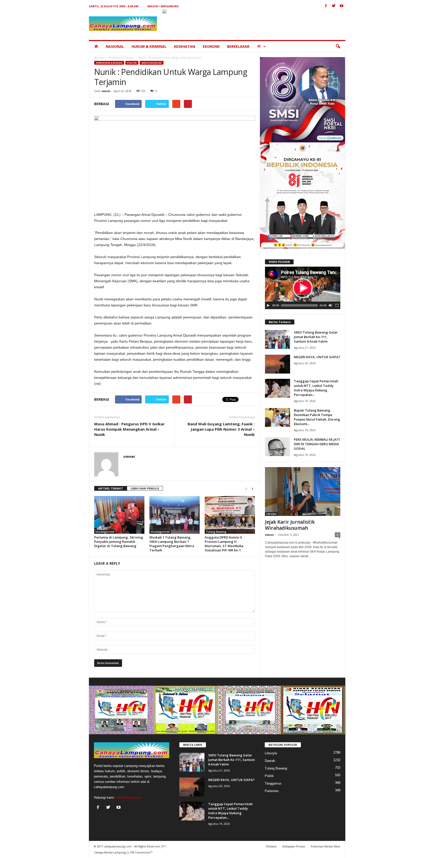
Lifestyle (271, 514)
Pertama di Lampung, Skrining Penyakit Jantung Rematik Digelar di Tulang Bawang (118, 541)
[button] (337, 46)
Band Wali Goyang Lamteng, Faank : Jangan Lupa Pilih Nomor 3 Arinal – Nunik (221, 429)
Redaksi (271, 846)
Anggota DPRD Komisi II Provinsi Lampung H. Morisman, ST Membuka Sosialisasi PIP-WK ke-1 (224, 543)
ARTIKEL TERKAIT (110, 488)
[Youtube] (342, 6)
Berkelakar (238, 46)
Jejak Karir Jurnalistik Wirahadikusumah (290, 525)
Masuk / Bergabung (163, 6)
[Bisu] (331, 305)
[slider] (299, 305)
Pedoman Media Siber (326, 846)
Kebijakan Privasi (293, 846)
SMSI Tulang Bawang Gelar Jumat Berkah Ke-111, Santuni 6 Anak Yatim (316, 337)
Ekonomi (211, 46)
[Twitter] (334, 6)
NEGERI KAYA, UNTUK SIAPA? (317, 357)
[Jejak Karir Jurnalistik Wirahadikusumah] (302, 491)
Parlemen (272, 791)
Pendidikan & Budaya (121, 57)
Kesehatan (184, 46)
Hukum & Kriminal (149, 46)
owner (106, 91)
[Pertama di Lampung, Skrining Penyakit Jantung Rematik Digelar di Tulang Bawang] (119, 515)
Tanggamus (273, 783)
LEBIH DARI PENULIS (145, 488)
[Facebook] (326, 6)
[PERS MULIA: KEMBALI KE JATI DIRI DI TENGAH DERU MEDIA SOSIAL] (277, 446)
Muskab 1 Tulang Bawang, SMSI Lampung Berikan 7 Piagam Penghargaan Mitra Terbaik (171, 543)
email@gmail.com (129, 797)
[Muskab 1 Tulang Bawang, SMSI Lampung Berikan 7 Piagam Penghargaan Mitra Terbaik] (174, 515)
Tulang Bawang (216, 532)
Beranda (99, 57)
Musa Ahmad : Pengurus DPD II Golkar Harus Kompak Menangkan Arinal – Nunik (129, 429)
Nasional (115, 46)
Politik (132, 62)
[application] (302, 288)
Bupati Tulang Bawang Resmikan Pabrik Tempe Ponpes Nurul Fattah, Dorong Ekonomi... (317, 417)
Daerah (270, 761)
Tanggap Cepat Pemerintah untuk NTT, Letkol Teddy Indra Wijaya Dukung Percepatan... (316, 388)
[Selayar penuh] (337, 305)
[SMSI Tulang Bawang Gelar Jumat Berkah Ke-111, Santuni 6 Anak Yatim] (277, 339)
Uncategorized (151, 62)
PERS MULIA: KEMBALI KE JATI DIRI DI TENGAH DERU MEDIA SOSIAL (317, 444)
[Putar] (268, 305)
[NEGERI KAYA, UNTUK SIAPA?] (277, 364)
